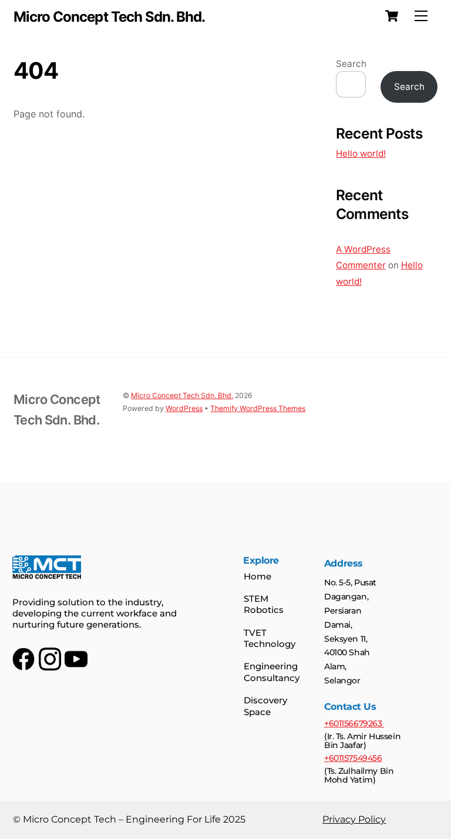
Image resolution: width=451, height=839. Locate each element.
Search (351, 63)
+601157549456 (353, 758)
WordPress (184, 408)
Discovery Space (265, 706)
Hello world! (361, 153)
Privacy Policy (354, 819)
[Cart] (391, 16)
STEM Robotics (264, 604)
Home (257, 576)
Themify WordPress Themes (257, 408)
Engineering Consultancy (271, 672)
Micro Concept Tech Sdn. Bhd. (182, 395)
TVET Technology (269, 638)
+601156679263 (354, 723)
